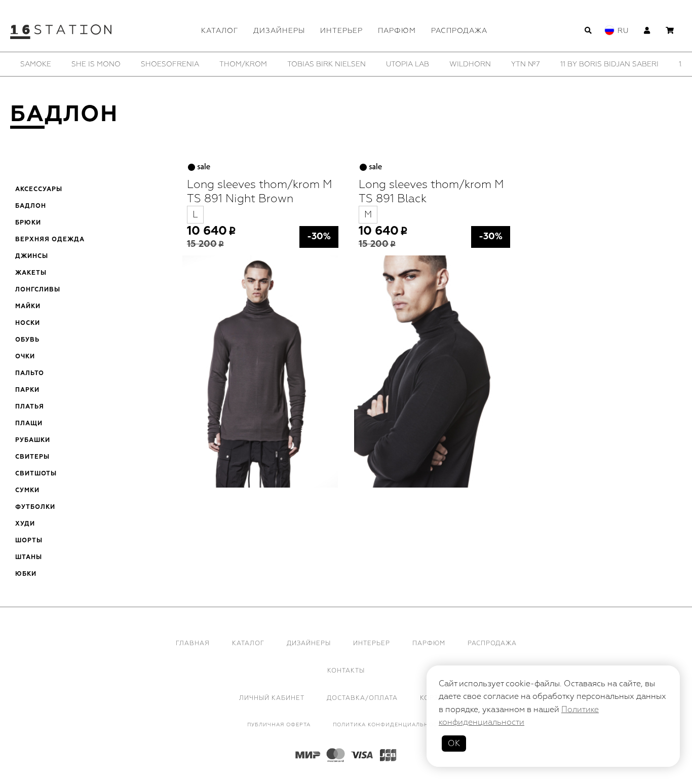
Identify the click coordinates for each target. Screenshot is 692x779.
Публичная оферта (279, 725)
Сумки (27, 491)
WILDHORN (470, 64)
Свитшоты (36, 474)
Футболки (35, 507)
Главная (193, 643)
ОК (454, 743)
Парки (27, 390)
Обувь (27, 340)
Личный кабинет (271, 698)
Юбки (25, 574)
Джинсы (31, 256)
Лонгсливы (37, 290)
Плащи (29, 424)
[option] (35, 64)
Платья (29, 407)
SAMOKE (35, 64)
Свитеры (32, 457)
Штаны (28, 557)
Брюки (28, 223)
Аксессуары (38, 190)
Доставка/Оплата (362, 698)
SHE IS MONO (96, 64)
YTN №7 (525, 64)
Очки (25, 357)
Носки (27, 323)
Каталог (219, 30)
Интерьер (341, 30)
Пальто (29, 373)
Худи (25, 524)
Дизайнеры (279, 30)
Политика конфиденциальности (389, 725)
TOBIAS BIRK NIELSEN (326, 64)
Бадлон (30, 206)
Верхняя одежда (50, 240)
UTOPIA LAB (407, 64)
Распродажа (459, 30)
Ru (623, 30)
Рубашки (32, 440)
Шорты (29, 541)
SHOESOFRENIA (170, 64)
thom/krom (243, 64)
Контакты (346, 671)
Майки (28, 307)
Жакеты (31, 273)
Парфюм (397, 30)
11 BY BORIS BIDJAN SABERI (609, 64)
